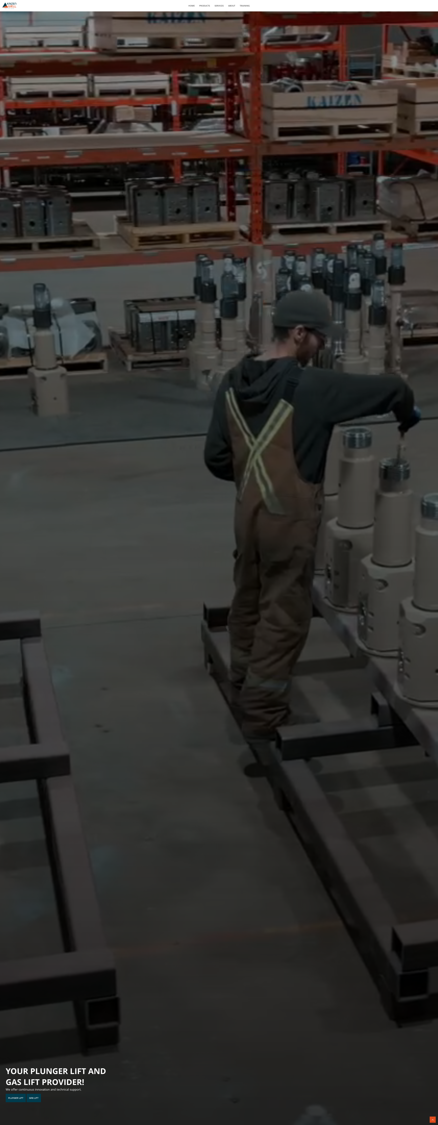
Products (204, 5)
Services (219, 5)
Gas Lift (33, 1098)
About (231, 5)
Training (245, 5)
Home (191, 5)
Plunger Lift (15, 1098)
